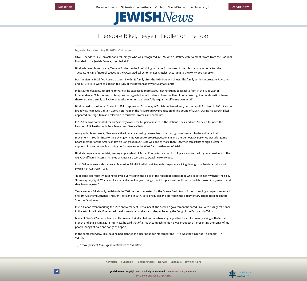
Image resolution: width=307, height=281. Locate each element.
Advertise (143, 7)
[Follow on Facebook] (56, 271)
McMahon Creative (146, 275)
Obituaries (127, 7)
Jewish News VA (88, 50)
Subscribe (65, 7)
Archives (196, 7)
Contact (160, 7)
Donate (162, 262)
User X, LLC (165, 275)
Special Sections (178, 7)
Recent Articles (105, 7)
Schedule (176, 262)
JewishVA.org (193, 262)
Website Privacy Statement (182, 271)
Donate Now (240, 7)
